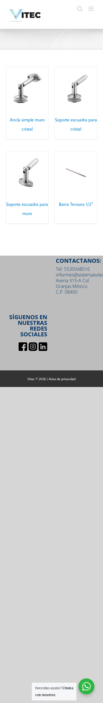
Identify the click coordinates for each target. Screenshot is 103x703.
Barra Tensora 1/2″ (76, 204)
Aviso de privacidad (62, 379)
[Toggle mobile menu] (91, 9)
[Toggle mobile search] (80, 9)
